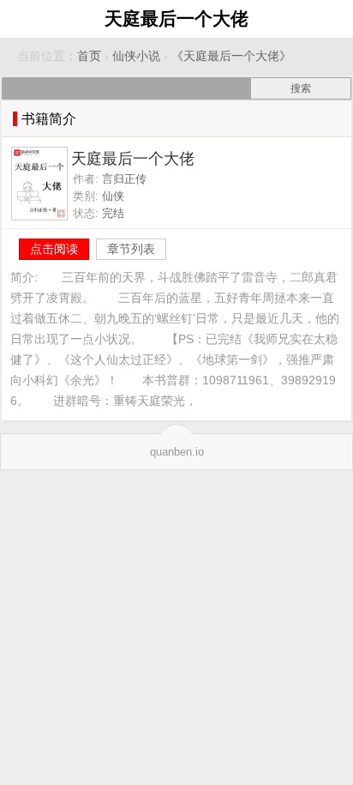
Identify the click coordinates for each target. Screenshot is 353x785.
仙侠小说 (136, 56)
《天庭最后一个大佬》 (231, 56)
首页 (89, 56)
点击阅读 (54, 249)
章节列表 (131, 249)
